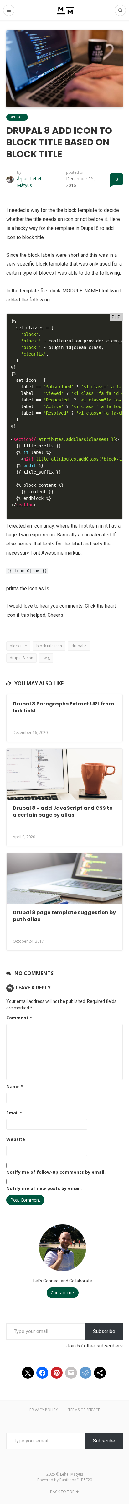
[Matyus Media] (64, 10)
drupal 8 (78, 646)
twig (46, 657)
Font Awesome (47, 553)
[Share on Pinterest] (57, 1373)
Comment (19, 1018)
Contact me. (63, 1293)
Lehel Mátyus (71, 1474)
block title (18, 646)
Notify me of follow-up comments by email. (56, 1172)
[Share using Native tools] (100, 1373)
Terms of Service (84, 1409)
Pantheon (67, 1479)
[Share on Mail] (71, 1373)
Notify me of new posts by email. (44, 1188)
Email (14, 1113)
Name (14, 1086)
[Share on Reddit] (85, 1373)
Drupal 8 (17, 117)
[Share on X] (28, 1373)
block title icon (49, 646)
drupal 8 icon (21, 657)
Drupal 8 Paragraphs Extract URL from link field (63, 707)
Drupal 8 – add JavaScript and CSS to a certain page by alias (63, 811)
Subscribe (104, 1331)
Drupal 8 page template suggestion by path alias (64, 916)
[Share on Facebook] (42, 1373)
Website (15, 1139)
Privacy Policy (43, 1409)
